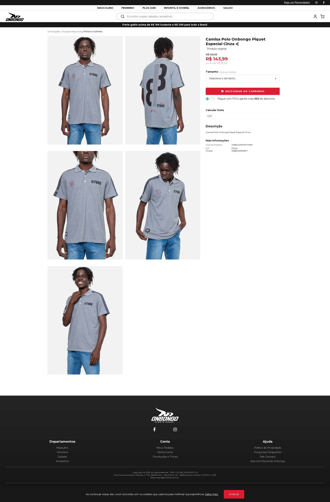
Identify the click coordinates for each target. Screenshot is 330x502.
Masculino (62, 447)
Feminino (62, 452)
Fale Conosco (268, 456)
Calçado (62, 456)
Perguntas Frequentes (267, 452)
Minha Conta (165, 452)
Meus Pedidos (165, 447)
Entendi (234, 494)
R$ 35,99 (222, 63)
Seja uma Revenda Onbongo (267, 461)
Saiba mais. (211, 494)
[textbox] (167, 16)
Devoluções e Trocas (165, 456)
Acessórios (62, 461)
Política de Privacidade (267, 447)
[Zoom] (86, 90)
